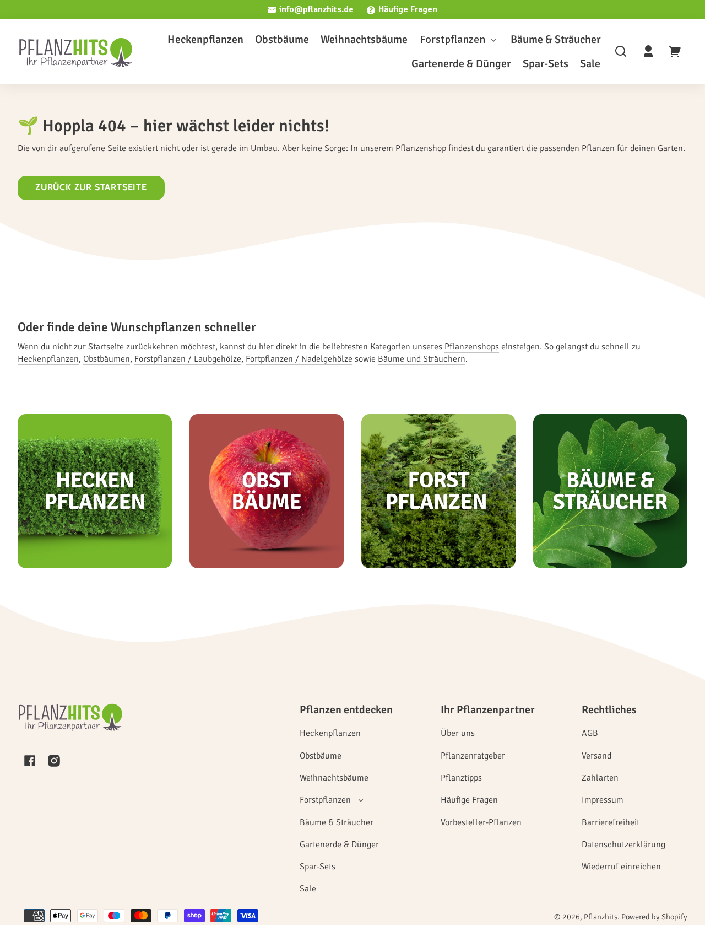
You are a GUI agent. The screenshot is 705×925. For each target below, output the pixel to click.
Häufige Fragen (407, 9)
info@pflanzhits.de (316, 9)
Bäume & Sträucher (336, 822)
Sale (308, 888)
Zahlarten (600, 777)
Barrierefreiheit (610, 822)
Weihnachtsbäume (334, 777)
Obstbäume (320, 755)
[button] (621, 51)
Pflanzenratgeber (473, 755)
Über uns (458, 733)
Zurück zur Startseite (91, 187)
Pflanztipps (461, 777)
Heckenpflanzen (330, 733)
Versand (596, 755)
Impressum (602, 799)
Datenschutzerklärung (623, 844)
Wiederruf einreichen (621, 866)
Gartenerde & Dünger (339, 844)
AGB (590, 733)
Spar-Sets (317, 866)
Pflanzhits (600, 917)
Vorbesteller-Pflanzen (481, 822)
